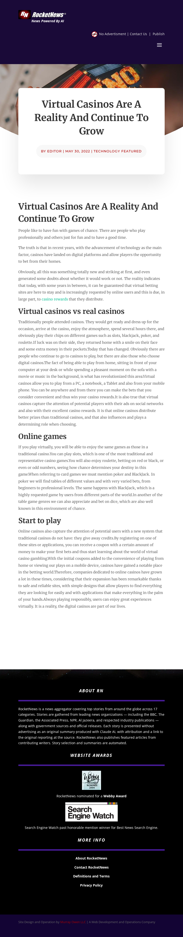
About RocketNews (91, 858)
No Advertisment (112, 34)
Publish (159, 34)
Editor (54, 151)
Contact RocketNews (91, 867)
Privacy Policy (91, 885)
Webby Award (115, 796)
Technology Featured (118, 151)
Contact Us (138, 34)
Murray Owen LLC (73, 922)
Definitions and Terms (91, 876)
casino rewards (55, 299)
